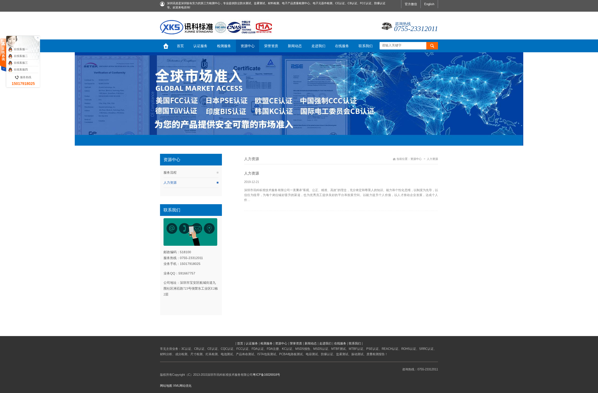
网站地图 (166, 385)
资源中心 (416, 159)
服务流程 (170, 172)
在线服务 (340, 343)
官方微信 (411, 4)
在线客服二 (21, 56)
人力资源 (170, 182)
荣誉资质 (296, 343)
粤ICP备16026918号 (266, 374)
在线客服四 (21, 69)
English (429, 4)
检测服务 (266, 343)
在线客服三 (21, 62)
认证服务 (252, 343)
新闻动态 (311, 343)
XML (176, 385)
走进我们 (325, 343)
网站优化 (185, 385)
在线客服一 (21, 49)
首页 (240, 343)
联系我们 (355, 343)
